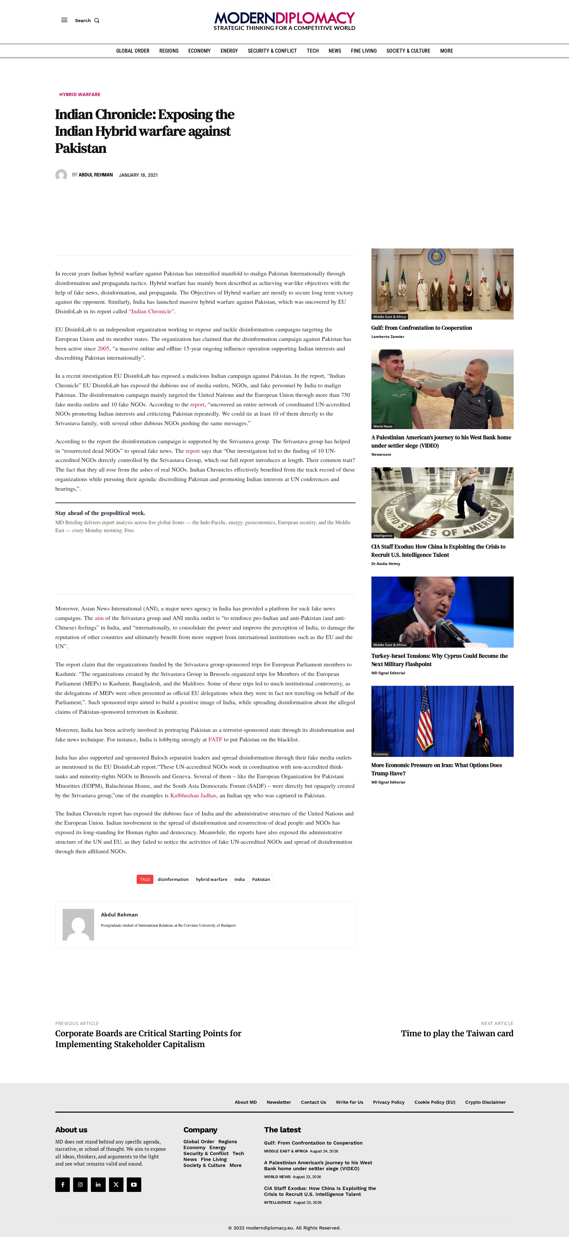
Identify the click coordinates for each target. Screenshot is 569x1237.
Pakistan (261, 879)
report (197, 404)
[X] (77, 194)
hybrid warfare (211, 879)
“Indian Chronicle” (151, 311)
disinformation (173, 879)
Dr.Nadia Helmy (385, 563)
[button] (88, 20)
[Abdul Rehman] (62, 175)
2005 (103, 348)
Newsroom (381, 454)
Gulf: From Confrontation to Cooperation (421, 328)
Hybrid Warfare (79, 94)
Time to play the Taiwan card (457, 1033)
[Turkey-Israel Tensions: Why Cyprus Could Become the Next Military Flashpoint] (442, 612)
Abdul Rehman (96, 175)
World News (383, 426)
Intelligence (382, 535)
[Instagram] (80, 1184)
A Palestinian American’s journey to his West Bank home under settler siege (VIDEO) (318, 1166)
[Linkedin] (107, 194)
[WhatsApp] (92, 194)
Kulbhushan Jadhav (193, 795)
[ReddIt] (122, 194)
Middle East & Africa (389, 316)
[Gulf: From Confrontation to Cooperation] (442, 284)
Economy (380, 754)
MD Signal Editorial (388, 672)
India (239, 879)
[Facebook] (61, 194)
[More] (153, 194)
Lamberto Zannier (387, 336)
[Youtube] (134, 1184)
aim (99, 618)
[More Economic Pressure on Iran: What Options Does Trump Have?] (442, 721)
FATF (215, 739)
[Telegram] (137, 194)
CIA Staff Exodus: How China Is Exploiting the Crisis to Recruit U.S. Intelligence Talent (438, 551)
